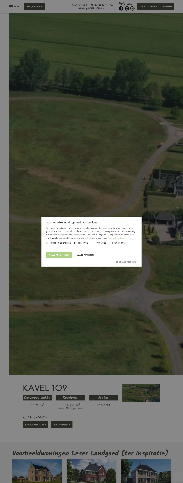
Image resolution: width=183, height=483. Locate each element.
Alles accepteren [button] (59, 254)
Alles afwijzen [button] (85, 255)
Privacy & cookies (115, 237)
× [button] (138, 220)
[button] (91, 261)
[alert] (91, 241)
